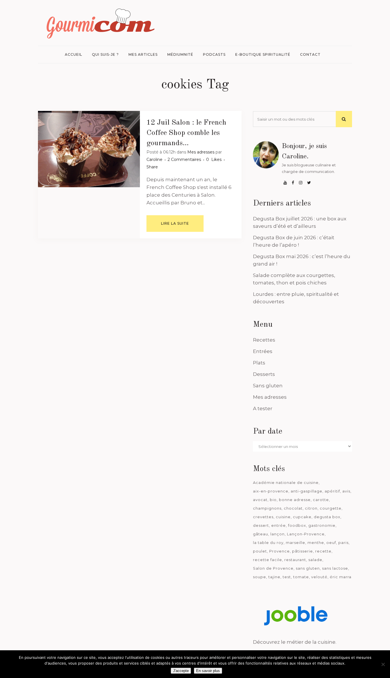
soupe (259, 577)
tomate (301, 577)
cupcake (302, 517)
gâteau (260, 534)
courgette (330, 508)
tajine (274, 577)
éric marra (340, 577)
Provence (279, 551)
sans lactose (335, 568)
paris (343, 542)
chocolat (293, 508)
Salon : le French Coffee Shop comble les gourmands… (186, 133)
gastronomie (321, 525)
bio (273, 499)
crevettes (263, 517)
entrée (278, 525)
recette (323, 551)
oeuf (331, 542)
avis (346, 491)
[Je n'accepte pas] (383, 664)
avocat (260, 499)
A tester (262, 408)
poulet (260, 551)
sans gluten (308, 568)
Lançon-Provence (306, 534)
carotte (321, 499)
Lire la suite (175, 223)
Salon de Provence (273, 568)
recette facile (267, 559)
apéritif (332, 491)
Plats (259, 363)
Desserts (264, 374)
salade (315, 559)
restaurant (295, 559)
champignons (267, 508)
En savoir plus (208, 671)
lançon (277, 534)
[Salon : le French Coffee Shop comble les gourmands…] (89, 149)
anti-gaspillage (306, 491)
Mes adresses (200, 152)
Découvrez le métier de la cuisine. (294, 642)
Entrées (262, 351)
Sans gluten (268, 385)
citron (311, 508)
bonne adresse (295, 499)
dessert (261, 525)
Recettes (264, 340)
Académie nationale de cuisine (286, 482)
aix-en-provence (270, 491)
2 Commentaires (184, 159)
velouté (319, 577)
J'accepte (181, 671)
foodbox (297, 525)
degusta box (327, 517)
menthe (315, 542)
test (287, 577)
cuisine (283, 517)
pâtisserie (302, 551)
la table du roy (268, 542)
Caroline (154, 159)
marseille (295, 542)
